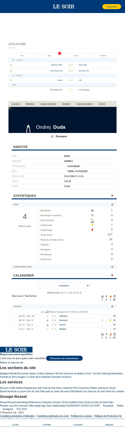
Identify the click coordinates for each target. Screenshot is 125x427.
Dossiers (56, 376)
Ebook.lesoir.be (8, 391)
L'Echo (64, 402)
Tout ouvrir (17, 296)
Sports (32, 373)
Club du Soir (49, 387)
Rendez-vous (7, 405)
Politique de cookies (81, 415)
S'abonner (111, 7)
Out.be (56, 402)
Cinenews (47, 402)
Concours (84, 387)
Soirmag (105, 373)
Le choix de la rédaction (38, 376)
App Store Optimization (53, 405)
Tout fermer (31, 296)
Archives (66, 376)
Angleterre (63, 316)
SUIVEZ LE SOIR (90, 405)
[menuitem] (15, 423)
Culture (40, 373)
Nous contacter (64, 387)
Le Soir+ (87, 373)
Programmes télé (32, 387)
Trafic (12, 387)
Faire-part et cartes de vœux (55, 391)
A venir (76, 55)
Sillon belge (35, 405)
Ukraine (62, 325)
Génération (117, 373)
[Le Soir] (64, 6)
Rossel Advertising (18, 402)
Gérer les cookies (114, 391)
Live (49, 55)
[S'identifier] (99, 6)
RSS (75, 387)
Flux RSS (21, 409)
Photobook (76, 391)
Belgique (62, 329)
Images (21, 376)
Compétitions (64, 286)
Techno (59, 373)
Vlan (111, 402)
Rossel (3, 402)
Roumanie (63, 320)
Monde (13, 373)
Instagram (7, 409)
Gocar (112, 387)
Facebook (107, 405)
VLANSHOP (73, 405)
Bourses (4, 387)
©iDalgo (11, 345)
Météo (19, 387)
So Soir (97, 373)
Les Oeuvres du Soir (94, 391)
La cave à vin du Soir (28, 391)
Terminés (103, 55)
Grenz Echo (83, 402)
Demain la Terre (8, 376)
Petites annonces (99, 387)
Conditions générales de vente (53, 415)
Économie (23, 373)
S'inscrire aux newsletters (64, 358)
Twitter (120, 405)
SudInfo (73, 402)
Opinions (50, 373)
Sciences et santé (73, 373)
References (35, 402)
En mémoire (21, 405)
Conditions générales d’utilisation (17, 415)
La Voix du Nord (99, 402)
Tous (22, 55)
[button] (8, 6)
